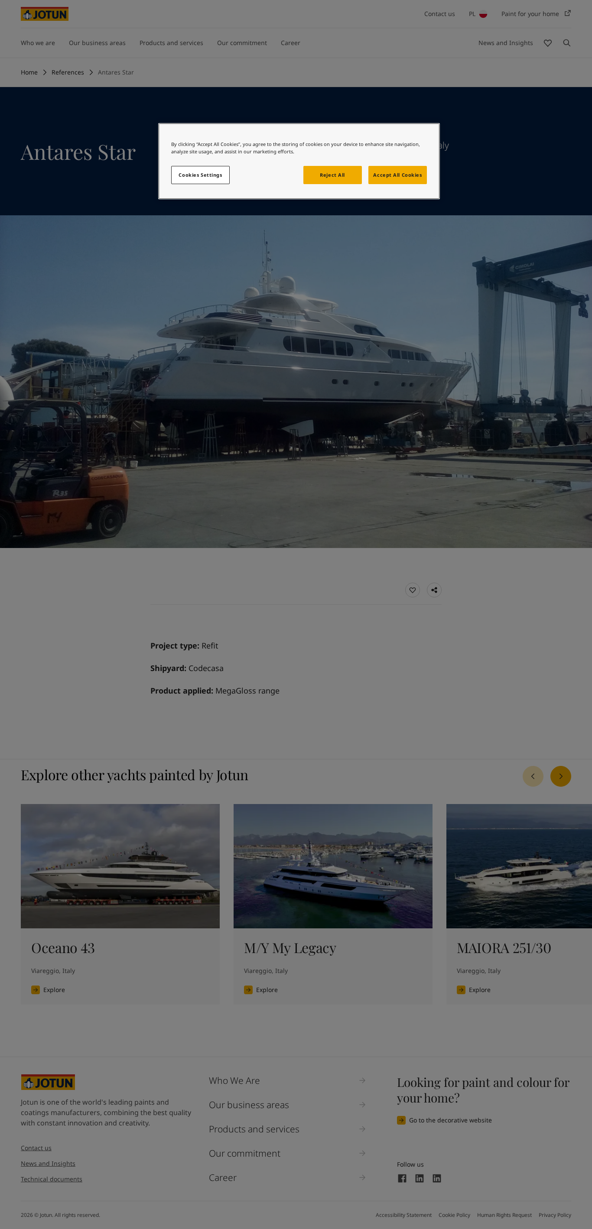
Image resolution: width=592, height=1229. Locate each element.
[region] (299, 161)
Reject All (332, 175)
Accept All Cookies (397, 175)
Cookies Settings (200, 175)
